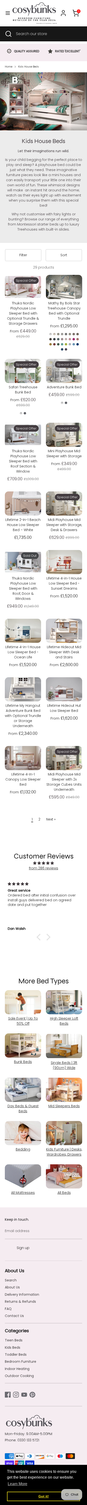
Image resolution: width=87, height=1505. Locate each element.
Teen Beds (13, 1340)
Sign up (23, 1247)
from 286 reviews (43, 868)
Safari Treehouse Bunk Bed (23, 390)
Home (8, 66)
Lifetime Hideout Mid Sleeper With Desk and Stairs (64, 652)
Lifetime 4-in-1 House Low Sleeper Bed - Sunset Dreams (64, 583)
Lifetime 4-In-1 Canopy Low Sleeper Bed (23, 779)
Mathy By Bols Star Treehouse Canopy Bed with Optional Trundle (64, 311)
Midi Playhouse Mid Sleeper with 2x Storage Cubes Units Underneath (64, 782)
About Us (12, 1287)
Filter (23, 255)
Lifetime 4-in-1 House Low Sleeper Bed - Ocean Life (23, 652)
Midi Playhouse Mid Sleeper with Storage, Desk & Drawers (64, 524)
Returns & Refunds (20, 1301)
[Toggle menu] (6, 13)
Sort (63, 255)
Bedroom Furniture (20, 1361)
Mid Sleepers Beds (64, 1106)
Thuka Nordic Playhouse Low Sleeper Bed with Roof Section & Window (23, 461)
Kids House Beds (28, 66)
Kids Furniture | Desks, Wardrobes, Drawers (64, 1152)
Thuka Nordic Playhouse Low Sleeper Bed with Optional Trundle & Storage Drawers (23, 313)
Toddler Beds (16, 1354)
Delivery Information (22, 1294)
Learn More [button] (17, 1484)
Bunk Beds (23, 1061)
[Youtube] (24, 1395)
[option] (23, 52)
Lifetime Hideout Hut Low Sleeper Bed (64, 708)
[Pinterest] (32, 1395)
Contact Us (14, 1315)
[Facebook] (8, 1395)
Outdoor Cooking (19, 1375)
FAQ (8, 1308)
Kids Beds (12, 1347)
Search (11, 1280)
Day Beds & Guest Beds (23, 1109)
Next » (51, 819)
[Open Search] (8, 34)
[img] (43, 863)
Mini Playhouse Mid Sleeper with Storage (64, 454)
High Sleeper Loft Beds (64, 1021)
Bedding (23, 1149)
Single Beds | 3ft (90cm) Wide (64, 1065)
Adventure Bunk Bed (64, 387)
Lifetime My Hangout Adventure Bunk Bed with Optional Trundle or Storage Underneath (23, 715)
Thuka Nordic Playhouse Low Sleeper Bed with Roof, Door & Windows (23, 588)
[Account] (63, 10)
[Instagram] (16, 1395)
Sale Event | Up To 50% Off (23, 1021)
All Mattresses (23, 1192)
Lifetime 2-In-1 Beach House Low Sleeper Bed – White (23, 524)
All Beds (64, 1192)
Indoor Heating (17, 1368)
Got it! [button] (43, 1496)
